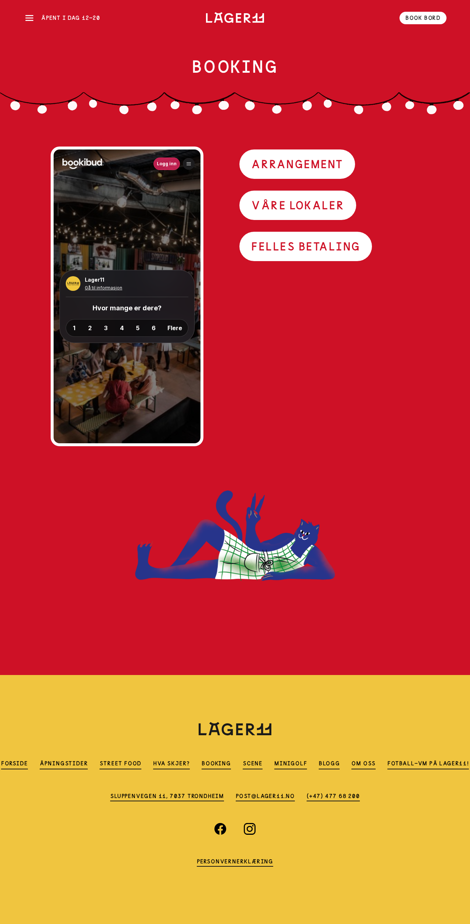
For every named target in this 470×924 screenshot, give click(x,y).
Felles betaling (305, 246)
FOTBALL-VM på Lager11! (428, 763)
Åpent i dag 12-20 (70, 18)
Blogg (329, 763)
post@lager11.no (265, 796)
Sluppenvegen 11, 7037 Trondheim (167, 796)
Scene (253, 763)
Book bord (423, 18)
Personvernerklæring (235, 861)
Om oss (363, 763)
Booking (216, 763)
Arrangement (297, 164)
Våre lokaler (297, 205)
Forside (14, 763)
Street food (120, 763)
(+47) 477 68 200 (333, 796)
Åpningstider (64, 763)
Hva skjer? (171, 763)
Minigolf (290, 763)
